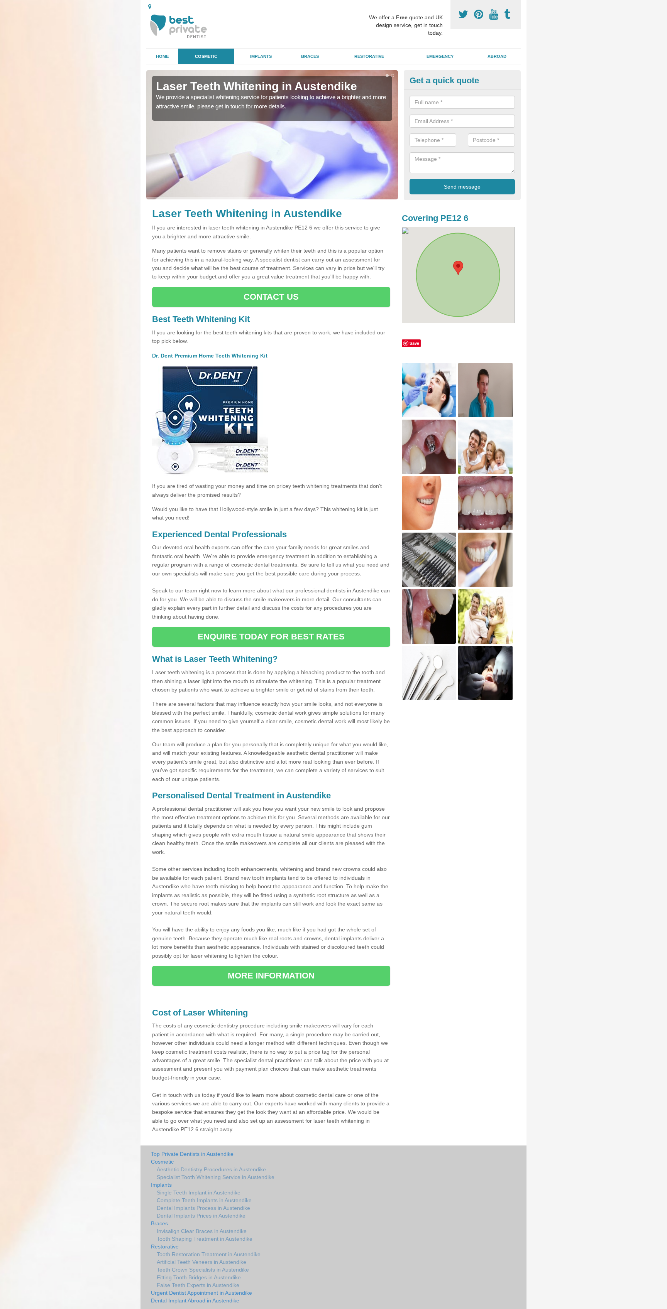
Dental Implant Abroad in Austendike (195, 1300)
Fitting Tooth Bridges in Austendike (199, 1277)
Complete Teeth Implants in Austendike (204, 1200)
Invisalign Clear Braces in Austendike (202, 1231)
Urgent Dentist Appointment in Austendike (201, 1293)
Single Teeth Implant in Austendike (198, 1192)
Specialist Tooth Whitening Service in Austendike (215, 1177)
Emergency (440, 56)
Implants (261, 56)
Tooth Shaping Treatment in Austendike (204, 1239)
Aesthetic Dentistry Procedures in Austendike (211, 1169)
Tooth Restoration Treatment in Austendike (209, 1254)
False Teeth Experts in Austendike (198, 1285)
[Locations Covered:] (149, 6)
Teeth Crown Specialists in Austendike (203, 1270)
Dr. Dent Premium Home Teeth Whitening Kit (210, 356)
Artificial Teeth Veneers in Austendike (201, 1262)
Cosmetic (206, 56)
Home (162, 56)
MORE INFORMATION (271, 975)
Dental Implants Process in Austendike (203, 1208)
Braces (310, 56)
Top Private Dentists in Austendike (192, 1154)
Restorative (369, 56)
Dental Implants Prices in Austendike (201, 1216)
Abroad (497, 56)
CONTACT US (271, 297)
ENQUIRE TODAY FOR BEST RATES (271, 636)
